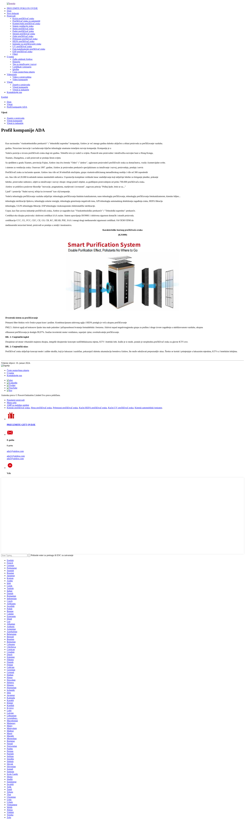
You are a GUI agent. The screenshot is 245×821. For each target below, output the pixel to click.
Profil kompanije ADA (17, 107)
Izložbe (15, 69)
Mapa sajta (11, 402)
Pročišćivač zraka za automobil (26, 21)
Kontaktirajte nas (14, 92)
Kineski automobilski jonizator (148, 407)
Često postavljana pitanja (23, 72)
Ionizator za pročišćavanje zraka (26, 44)
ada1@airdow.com (15, 451)
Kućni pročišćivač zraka (23, 18)
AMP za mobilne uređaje (18, 405)
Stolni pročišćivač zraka (23, 28)
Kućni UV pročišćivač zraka (121, 407)
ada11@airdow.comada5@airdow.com (16, 457)
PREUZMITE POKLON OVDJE (22, 8)
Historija (16, 62)
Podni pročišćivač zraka (23, 31)
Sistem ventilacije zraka (22, 26)
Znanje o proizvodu (21, 84)
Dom (9, 11)
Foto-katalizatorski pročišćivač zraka (28, 49)
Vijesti (9, 82)
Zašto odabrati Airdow (22, 59)
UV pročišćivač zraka (22, 46)
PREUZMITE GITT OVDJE (21, 424)
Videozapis (12, 74)
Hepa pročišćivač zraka (41, 407)
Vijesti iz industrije (20, 90)
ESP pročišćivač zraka (22, 51)
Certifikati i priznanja (21, 67)
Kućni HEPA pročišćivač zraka (93, 407)
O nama (10, 56)
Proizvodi (11, 16)
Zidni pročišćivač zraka (22, 36)
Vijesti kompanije (20, 87)
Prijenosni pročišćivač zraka (24, 39)
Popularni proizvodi (16, 400)
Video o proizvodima (21, 77)
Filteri (15, 54)
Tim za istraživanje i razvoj (24, 64)
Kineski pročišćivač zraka (18, 407)
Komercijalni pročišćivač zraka (26, 23)
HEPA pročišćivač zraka (23, 41)
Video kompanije (20, 79)
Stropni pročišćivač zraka (23, 34)
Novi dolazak (13, 13)
